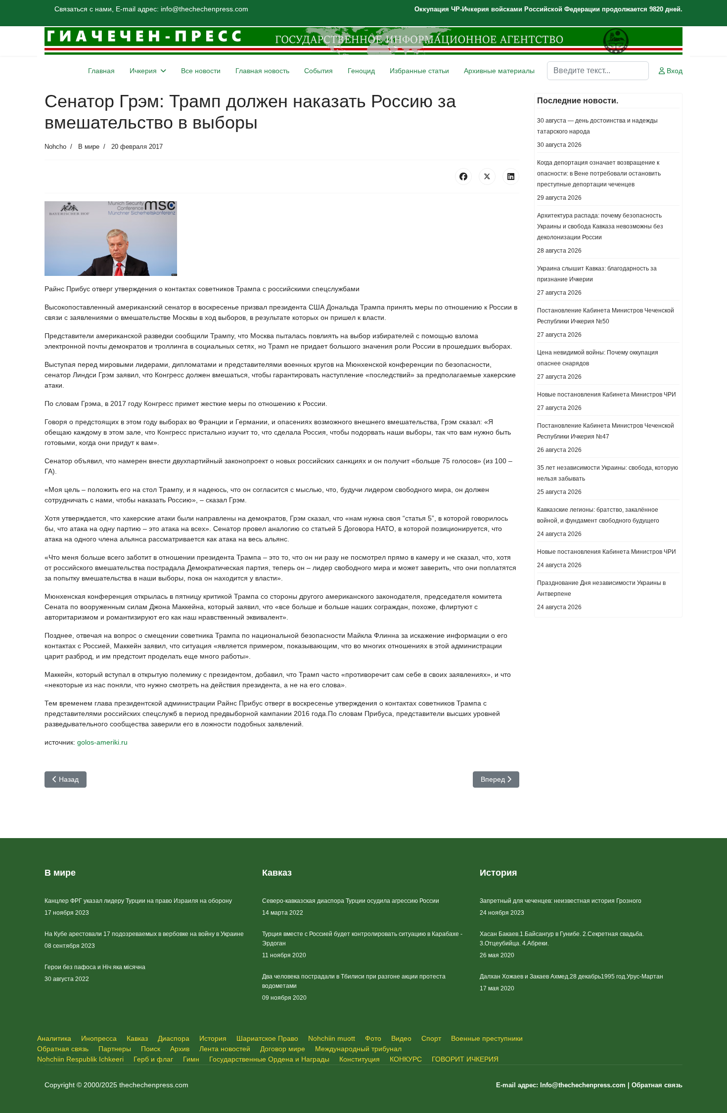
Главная (101, 71)
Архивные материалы (499, 71)
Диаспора (173, 1038)
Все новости (201, 71)
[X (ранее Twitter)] (487, 176)
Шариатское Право (267, 1038)
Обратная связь (63, 1049)
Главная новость (262, 71)
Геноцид (361, 71)
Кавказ (137, 1038)
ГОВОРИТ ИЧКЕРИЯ (465, 1059)
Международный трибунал (358, 1049)
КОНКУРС (406, 1059)
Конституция (359, 1059)
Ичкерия (143, 71)
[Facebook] (463, 176)
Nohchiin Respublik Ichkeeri (80, 1059)
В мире (88, 146)
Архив (179, 1049)
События (318, 71)
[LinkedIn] (510, 176)
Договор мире (282, 1049)
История (213, 1038)
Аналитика (54, 1038)
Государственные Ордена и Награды (269, 1059)
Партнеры (114, 1049)
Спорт (431, 1038)
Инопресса (99, 1038)
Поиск (150, 1049)
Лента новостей (224, 1049)
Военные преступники (487, 1038)
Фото (373, 1038)
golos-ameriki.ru (102, 742)
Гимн (191, 1059)
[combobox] (598, 70)
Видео (401, 1038)
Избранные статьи (419, 71)
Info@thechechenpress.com (583, 1085)
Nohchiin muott (331, 1038)
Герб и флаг (153, 1059)
